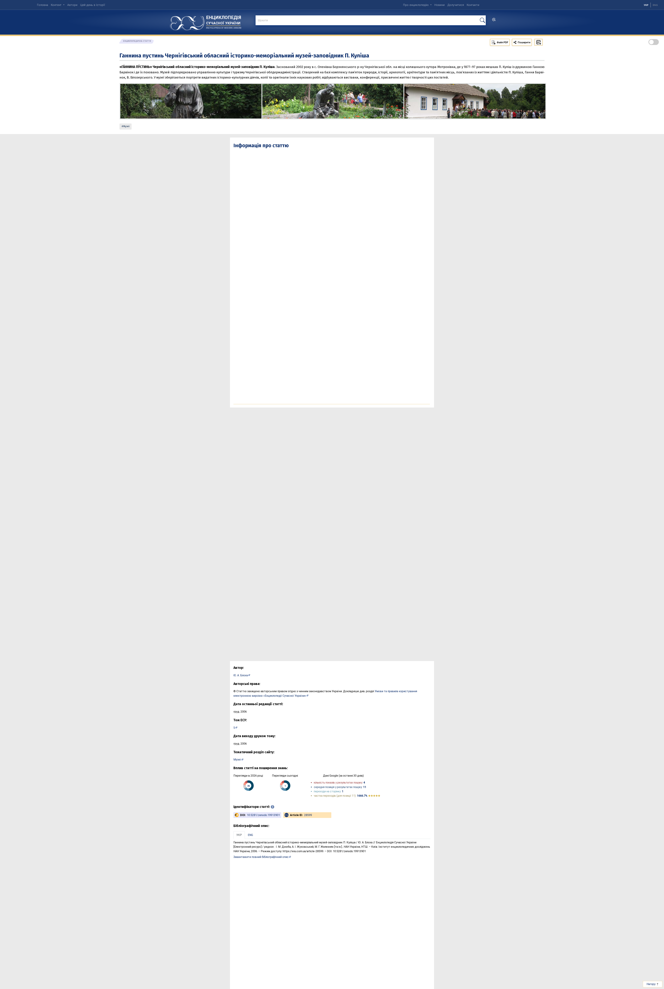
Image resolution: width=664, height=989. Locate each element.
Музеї (126, 126)
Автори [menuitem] (72, 5)
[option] (655, 5)
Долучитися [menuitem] (456, 5)
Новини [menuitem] (439, 5)
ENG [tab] (250, 835)
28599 (308, 815)
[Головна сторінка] (187, 22)
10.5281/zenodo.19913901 (263, 815)
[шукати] (482, 20)
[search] (494, 20)
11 (364, 787)
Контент (56, 5)
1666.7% (368, 795)
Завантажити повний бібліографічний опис (261, 857)
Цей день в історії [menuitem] (92, 5)
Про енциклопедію (416, 5)
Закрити (602, 983)
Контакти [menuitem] (473, 5)
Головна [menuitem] (42, 5)
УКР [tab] (239, 835)
